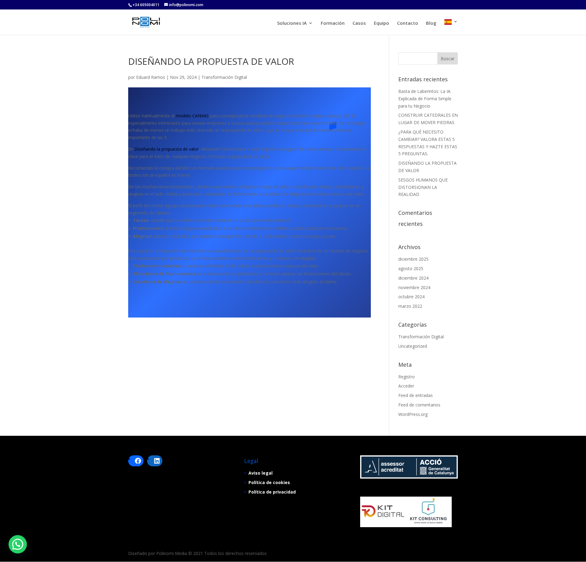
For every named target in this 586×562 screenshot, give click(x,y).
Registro (406, 377)
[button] (18, 544)
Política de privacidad (272, 492)
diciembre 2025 (413, 259)
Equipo (381, 23)
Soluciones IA (292, 23)
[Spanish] (451, 27)
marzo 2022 (410, 306)
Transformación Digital (224, 77)
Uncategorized (412, 346)
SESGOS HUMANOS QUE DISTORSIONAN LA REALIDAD (423, 187)
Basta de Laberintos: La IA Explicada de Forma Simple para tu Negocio (424, 98)
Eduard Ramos (150, 77)
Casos (359, 23)
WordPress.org (413, 414)
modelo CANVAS (192, 116)
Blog (431, 23)
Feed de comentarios (419, 405)
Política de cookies (269, 482)
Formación (333, 23)
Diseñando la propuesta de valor (166, 149)
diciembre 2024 (413, 278)
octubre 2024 (411, 296)
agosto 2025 (410, 268)
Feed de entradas (415, 395)
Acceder (406, 386)
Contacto (407, 23)
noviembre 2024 (414, 287)
